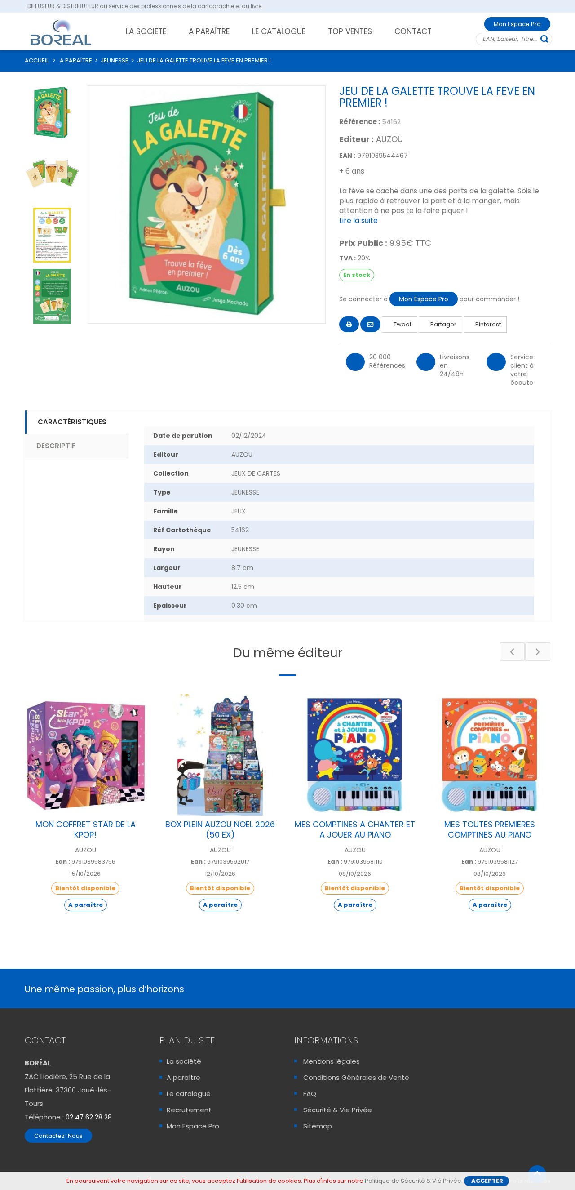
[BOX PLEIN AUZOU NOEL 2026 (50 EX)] (220, 755)
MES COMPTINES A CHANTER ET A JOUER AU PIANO (355, 829)
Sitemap (317, 1126)
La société (184, 1061)
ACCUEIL (37, 60)
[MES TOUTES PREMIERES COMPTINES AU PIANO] (489, 755)
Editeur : (356, 139)
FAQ (309, 1093)
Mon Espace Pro (517, 24)
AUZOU (389, 139)
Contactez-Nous (58, 1136)
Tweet (401, 324)
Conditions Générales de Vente (356, 1077)
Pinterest (487, 324)
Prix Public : (363, 243)
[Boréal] (61, 31)
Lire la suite (358, 220)
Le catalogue (189, 1093)
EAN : (347, 156)
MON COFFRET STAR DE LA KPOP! (85, 829)
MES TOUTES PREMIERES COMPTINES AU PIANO (489, 829)
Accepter (487, 1181)
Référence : (359, 121)
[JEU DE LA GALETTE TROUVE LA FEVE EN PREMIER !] (52, 112)
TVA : (347, 258)
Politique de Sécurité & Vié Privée (413, 1181)
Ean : (62, 862)
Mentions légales (331, 1061)
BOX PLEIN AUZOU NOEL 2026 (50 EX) (220, 829)
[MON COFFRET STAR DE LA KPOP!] (85, 755)
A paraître (183, 1077)
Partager (442, 324)
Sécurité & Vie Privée (337, 1109)
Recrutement (189, 1109)
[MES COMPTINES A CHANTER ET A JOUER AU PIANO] (355, 755)
